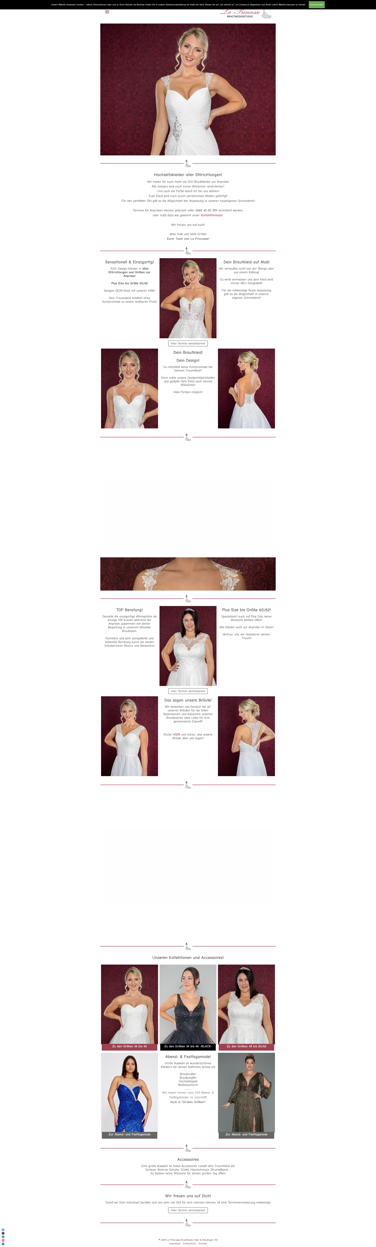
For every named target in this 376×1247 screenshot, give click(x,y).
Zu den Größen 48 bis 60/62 (246, 1046)
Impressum (175, 1243)
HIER (176, 734)
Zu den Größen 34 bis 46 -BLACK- (188, 1046)
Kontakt (203, 1243)
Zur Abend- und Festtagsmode (130, 1134)
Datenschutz (189, 1243)
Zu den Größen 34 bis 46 (129, 1046)
